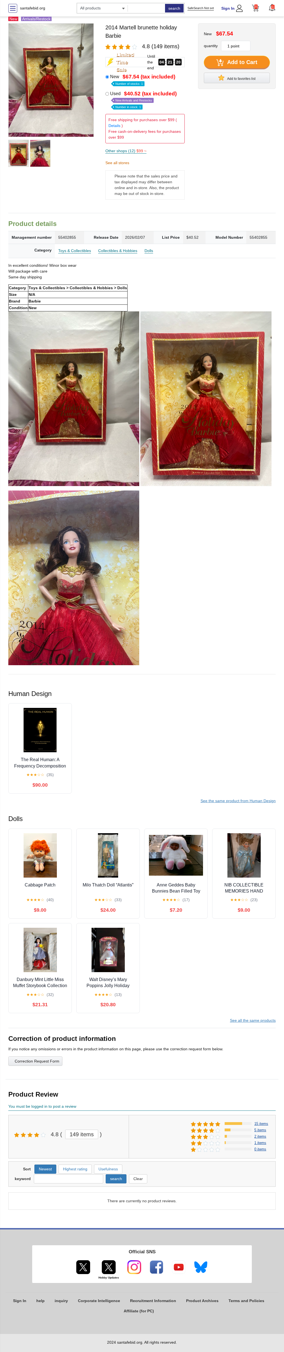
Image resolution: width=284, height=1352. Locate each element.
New (142, 79)
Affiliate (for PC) (139, 1311)
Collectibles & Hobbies (117, 250)
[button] (272, 7)
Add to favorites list (241, 79)
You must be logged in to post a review (42, 1106)
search (174, 8)
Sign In (228, 8)
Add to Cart (241, 62)
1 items (260, 1143)
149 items (82, 1134)
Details (114, 125)
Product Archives (202, 1300)
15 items (261, 1124)
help (40, 1300)
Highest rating (75, 1169)
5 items (260, 1130)
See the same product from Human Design (238, 801)
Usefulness (108, 1169)
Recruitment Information (153, 1300)
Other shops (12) (125, 151)
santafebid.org (32, 8)
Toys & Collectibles (74, 250)
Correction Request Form (37, 1061)
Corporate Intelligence (99, 1300)
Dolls (148, 250)
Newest (45, 1169)
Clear (138, 1178)
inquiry (61, 1300)
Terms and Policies (246, 1300)
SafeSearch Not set (200, 8)
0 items (260, 1149)
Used (143, 100)
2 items (260, 1136)
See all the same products (253, 1020)
